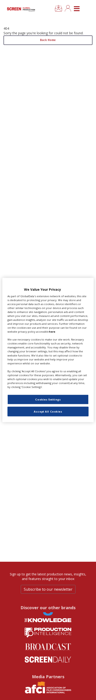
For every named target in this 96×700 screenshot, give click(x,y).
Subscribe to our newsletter (48, 589)
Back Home (48, 40)
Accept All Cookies (48, 411)
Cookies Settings (48, 399)
